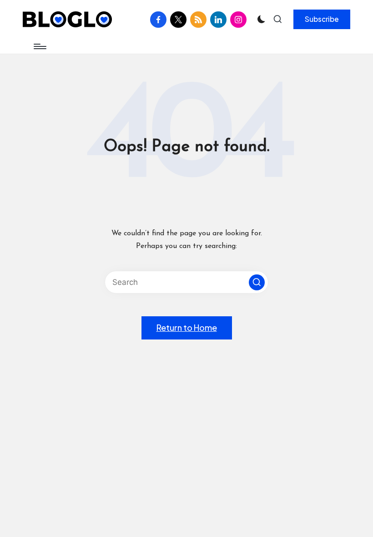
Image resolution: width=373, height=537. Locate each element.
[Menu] (39, 46)
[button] (321, 19)
